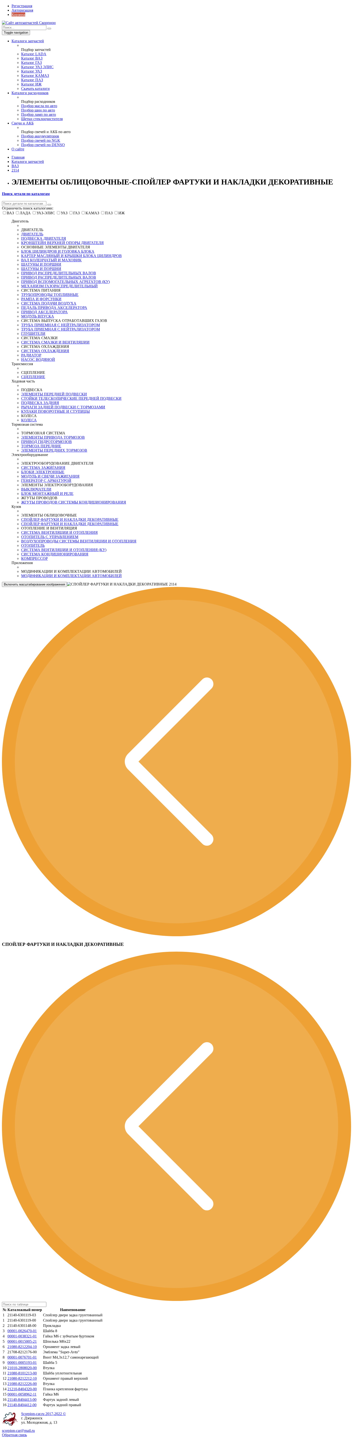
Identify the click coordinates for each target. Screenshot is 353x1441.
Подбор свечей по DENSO (43, 145)
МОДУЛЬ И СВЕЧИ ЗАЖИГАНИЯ (50, 476)
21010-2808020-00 (22, 1368)
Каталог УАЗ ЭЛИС (37, 67)
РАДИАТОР (31, 355)
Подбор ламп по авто (38, 114)
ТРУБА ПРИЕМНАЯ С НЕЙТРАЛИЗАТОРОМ (60, 325)
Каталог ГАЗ (31, 63)
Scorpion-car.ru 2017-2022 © (43, 1414)
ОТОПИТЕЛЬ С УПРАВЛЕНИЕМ (49, 537)
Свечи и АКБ (23, 123)
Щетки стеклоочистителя (42, 119)
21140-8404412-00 (22, 1405)
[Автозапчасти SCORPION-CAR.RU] (29, 23)
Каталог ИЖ (31, 84)
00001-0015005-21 (22, 1341)
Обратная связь (14, 1435)
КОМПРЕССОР (34, 558)
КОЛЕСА (29, 420)
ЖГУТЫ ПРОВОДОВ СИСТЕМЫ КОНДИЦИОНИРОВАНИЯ (73, 502)
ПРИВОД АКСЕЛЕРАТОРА (44, 312)
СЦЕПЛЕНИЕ (33, 377)
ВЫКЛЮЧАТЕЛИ (36, 489)
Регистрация (22, 6)
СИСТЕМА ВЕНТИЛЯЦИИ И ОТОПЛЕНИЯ (59, 532)
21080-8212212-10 (22, 1378)
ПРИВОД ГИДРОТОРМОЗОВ (46, 442)
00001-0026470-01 (22, 1331)
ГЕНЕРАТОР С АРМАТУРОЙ (46, 481)
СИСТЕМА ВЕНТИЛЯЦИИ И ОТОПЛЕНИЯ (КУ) (63, 550)
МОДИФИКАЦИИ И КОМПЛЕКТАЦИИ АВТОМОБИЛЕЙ (71, 576)
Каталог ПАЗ (32, 80)
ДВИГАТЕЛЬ (32, 234)
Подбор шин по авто (38, 110)
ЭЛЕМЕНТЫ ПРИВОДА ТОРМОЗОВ (53, 437)
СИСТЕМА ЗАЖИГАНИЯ (43, 468)
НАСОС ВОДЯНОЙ (38, 359)
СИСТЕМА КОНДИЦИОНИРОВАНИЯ (54, 554)
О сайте (18, 149)
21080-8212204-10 (22, 1347)
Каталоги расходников (30, 93)
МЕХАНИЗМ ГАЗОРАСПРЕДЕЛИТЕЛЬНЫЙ (59, 286)
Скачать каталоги (35, 88)
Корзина (18, 14)
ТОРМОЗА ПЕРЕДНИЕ (41, 446)
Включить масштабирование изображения (34, 584)
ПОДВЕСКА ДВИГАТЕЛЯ (43, 238)
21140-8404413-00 (22, 1400)
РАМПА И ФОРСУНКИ (41, 299)
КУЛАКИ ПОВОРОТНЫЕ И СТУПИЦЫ (55, 411)
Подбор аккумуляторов (40, 136)
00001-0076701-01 (22, 1357)
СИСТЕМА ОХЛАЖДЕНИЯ (45, 351)
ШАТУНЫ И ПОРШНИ (41, 264)
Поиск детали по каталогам (26, 194)
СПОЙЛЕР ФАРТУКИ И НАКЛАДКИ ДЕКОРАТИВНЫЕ (69, 519)
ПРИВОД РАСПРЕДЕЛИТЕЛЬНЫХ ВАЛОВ (58, 273)
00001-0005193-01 (22, 1363)
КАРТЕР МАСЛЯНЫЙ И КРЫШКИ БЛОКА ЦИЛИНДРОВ (71, 256)
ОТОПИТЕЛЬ (33, 545)
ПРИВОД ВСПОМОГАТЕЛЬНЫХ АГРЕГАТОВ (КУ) (65, 282)
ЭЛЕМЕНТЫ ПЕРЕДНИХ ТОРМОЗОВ (54, 450)
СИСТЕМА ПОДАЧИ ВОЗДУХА (48, 303)
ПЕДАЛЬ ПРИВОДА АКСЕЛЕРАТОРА (54, 308)
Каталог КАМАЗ (35, 76)
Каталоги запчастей (28, 41)
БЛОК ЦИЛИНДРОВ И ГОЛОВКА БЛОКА (57, 251)
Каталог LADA (33, 54)
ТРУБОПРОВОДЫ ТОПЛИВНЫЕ (50, 295)
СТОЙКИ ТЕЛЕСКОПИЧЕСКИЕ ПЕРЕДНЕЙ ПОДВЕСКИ (71, 398)
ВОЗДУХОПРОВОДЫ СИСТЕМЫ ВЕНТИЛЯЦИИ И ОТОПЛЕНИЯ (78, 541)
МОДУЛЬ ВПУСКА (37, 316)
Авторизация (22, 10)
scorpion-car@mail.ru (18, 1431)
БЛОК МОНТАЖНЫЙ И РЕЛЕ (47, 494)
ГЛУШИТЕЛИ (33, 334)
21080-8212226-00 (22, 1384)
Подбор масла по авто (39, 106)
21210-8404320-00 (22, 1389)
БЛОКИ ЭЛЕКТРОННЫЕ (42, 472)
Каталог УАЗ (31, 71)
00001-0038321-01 (22, 1336)
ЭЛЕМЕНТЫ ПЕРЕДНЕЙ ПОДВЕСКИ (54, 394)
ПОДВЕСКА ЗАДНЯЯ (40, 403)
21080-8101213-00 (22, 1373)
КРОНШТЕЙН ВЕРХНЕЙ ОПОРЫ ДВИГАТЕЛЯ (62, 243)
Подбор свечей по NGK (40, 140)
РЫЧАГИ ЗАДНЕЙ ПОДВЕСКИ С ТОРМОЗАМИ (63, 407)
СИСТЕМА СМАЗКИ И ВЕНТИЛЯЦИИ (55, 342)
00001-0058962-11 (22, 1394)
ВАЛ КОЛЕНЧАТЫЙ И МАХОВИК (51, 260)
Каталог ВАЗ (32, 58)
